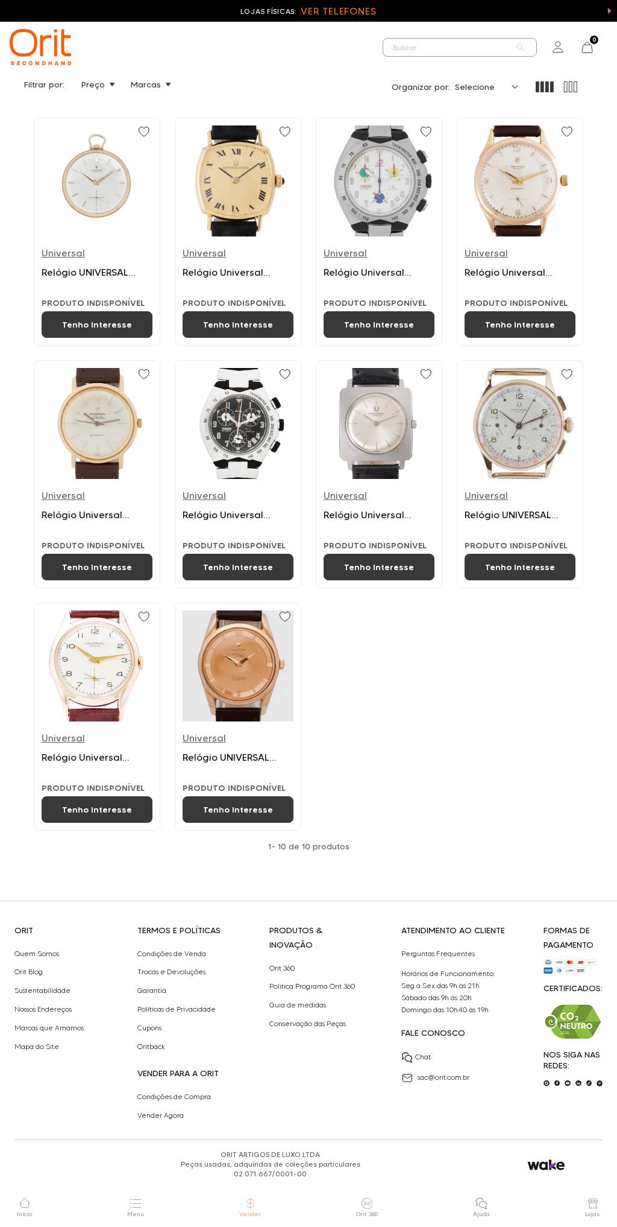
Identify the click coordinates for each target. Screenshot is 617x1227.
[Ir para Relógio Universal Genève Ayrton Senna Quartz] (379, 231)
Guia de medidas (297, 1005)
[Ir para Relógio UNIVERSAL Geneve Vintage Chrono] (520, 474)
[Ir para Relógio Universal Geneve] (238, 231)
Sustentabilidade (42, 990)
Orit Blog (28, 972)
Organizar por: (421, 86)
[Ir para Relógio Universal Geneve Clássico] (520, 231)
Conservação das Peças (307, 1023)
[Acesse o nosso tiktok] (589, 1083)
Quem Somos (36, 954)
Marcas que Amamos (49, 1028)
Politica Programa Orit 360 (312, 986)
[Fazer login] (558, 47)
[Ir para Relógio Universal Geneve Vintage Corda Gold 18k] (97, 716)
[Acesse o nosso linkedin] (578, 1083)
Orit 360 (282, 968)
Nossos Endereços (43, 1009)
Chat (423, 1056)
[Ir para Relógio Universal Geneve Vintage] (379, 474)
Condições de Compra (174, 1096)
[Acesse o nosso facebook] (557, 1083)
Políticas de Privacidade (176, 1009)
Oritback (151, 1046)
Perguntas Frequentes (438, 954)
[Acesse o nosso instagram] (546, 1083)
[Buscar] (520, 47)
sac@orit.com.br (443, 1077)
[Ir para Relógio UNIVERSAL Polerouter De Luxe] (238, 716)
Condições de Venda (171, 954)
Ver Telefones (339, 11)
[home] (40, 47)
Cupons (149, 1028)
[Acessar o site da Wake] (546, 1165)
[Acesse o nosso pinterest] (600, 1083)
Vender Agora (160, 1115)
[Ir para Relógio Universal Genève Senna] (238, 474)
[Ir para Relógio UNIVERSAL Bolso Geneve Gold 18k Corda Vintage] (97, 231)
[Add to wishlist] (145, 132)
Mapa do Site (36, 1046)
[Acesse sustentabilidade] (573, 1021)
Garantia (151, 990)
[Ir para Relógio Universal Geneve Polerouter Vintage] (97, 474)
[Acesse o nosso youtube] (568, 1083)
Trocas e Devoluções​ (171, 972)
